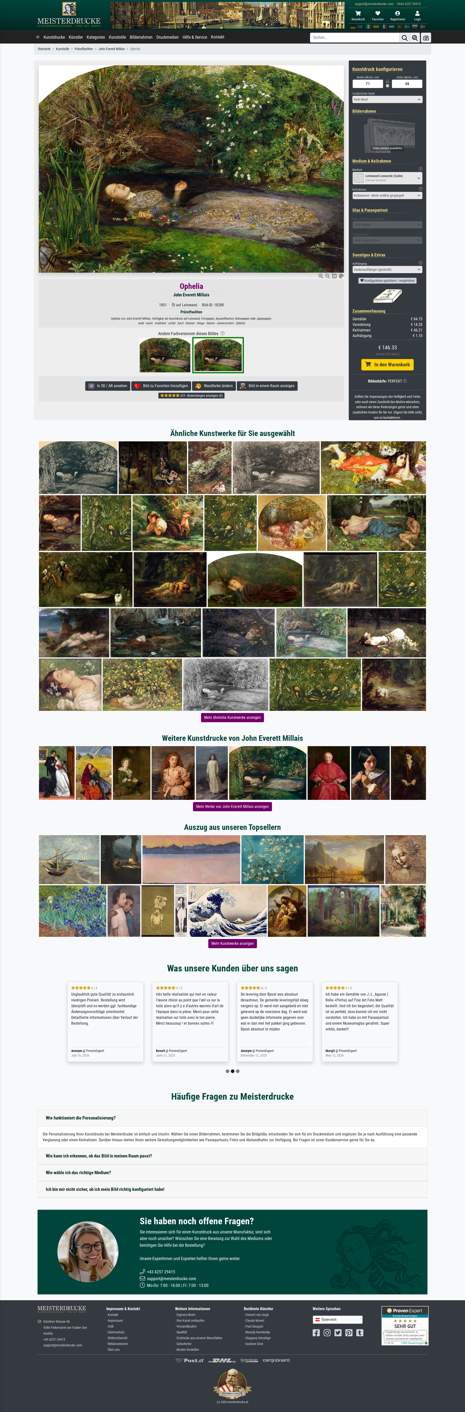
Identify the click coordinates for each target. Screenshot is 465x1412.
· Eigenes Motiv (185, 1315)
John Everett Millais (111, 49)
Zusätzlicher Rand (363, 93)
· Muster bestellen (187, 1350)
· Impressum (114, 1321)
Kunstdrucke (54, 37)
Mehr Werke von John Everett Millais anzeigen (232, 806)
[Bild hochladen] (426, 38)
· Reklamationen (117, 1344)
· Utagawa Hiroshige (257, 1338)
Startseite (44, 49)
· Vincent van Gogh (256, 1315)
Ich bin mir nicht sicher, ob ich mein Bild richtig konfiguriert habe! (105, 1189)
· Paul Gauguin (253, 1326)
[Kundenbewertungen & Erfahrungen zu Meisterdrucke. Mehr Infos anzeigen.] (405, 1325)
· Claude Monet (254, 1321)
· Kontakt (112, 1315)
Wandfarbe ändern (217, 385)
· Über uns (113, 1350)
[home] (38, 37)
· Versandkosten (186, 1326)
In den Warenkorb (390, 365)
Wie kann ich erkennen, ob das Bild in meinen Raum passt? (99, 1156)
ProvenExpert (88, 1051)
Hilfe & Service (195, 37)
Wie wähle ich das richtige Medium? (78, 1172)
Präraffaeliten (84, 49)
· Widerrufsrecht (116, 1338)
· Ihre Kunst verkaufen (189, 1321)
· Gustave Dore (253, 1344)
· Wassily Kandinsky (257, 1332)
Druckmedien (167, 37)
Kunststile (117, 37)
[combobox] (387, 99)
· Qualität (181, 1332)
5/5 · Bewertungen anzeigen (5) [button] (201, 396)
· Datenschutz (115, 1332)
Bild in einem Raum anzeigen (270, 385)
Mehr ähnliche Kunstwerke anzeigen (232, 717)
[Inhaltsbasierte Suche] (415, 38)
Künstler (76, 37)
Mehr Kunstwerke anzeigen (232, 943)
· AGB (110, 1326)
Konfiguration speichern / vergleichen (389, 281)
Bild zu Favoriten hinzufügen (164, 385)
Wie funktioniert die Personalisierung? (81, 1118)
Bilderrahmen (141, 37)
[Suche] (405, 38)
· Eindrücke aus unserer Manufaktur (198, 1338)
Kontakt (217, 37)
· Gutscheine (183, 1344)
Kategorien (96, 37)
